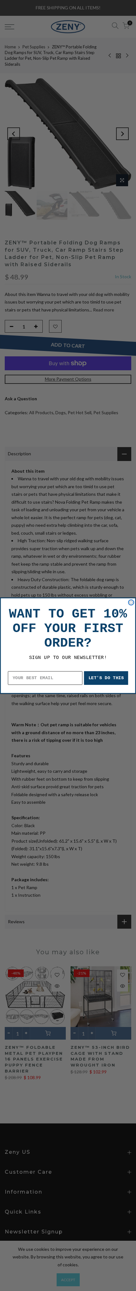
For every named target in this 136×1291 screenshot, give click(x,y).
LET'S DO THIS (106, 677)
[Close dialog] (131, 602)
